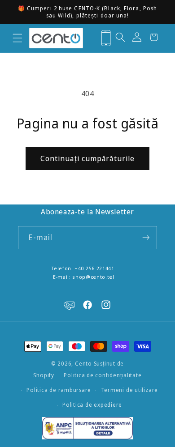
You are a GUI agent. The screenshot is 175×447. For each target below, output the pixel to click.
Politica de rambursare (58, 390)
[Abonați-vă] (146, 237)
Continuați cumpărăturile (87, 158)
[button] (17, 38)
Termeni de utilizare (129, 390)
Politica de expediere (92, 405)
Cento (83, 363)
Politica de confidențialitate (102, 375)
